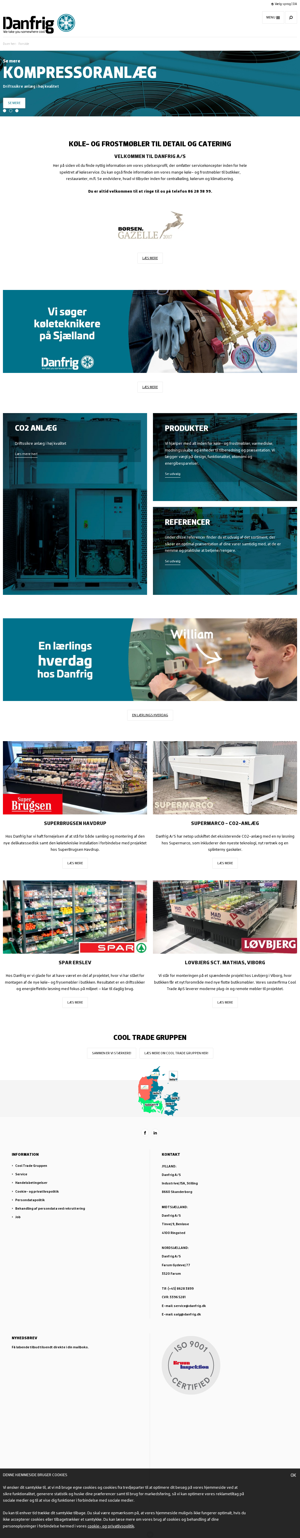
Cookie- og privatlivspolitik (37, 1191)
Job (18, 1217)
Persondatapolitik (30, 1200)
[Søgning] (291, 17)
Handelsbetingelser (31, 1182)
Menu (270, 17)
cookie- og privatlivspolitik (111, 1526)
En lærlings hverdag (150, 715)
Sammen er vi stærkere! (111, 1053)
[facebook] (145, 1132)
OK (293, 1475)
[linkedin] (155, 1132)
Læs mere (150, 258)
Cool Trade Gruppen (31, 1165)
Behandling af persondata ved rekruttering (50, 1208)
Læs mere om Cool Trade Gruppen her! (176, 1053)
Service (21, 1174)
